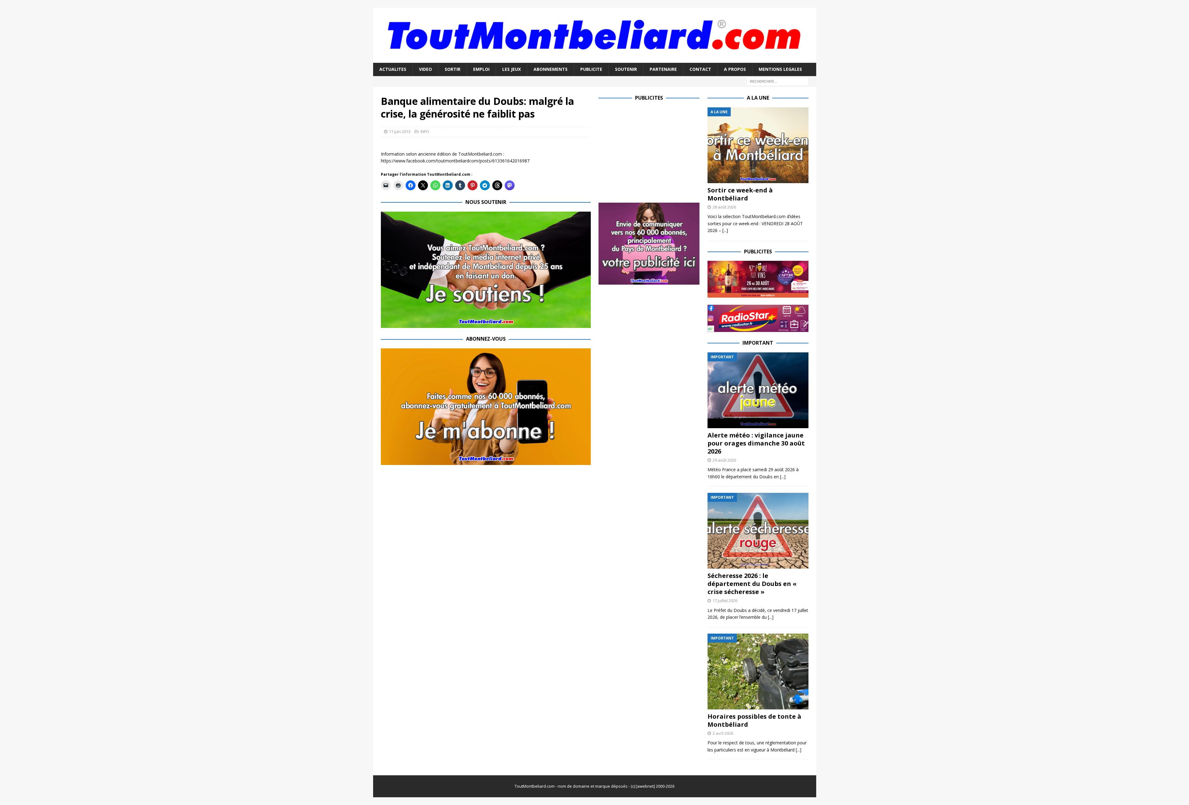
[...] (725, 230)
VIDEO (425, 69)
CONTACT (700, 69)
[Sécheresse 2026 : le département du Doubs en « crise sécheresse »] (758, 531)
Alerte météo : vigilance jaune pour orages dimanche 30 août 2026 (756, 443)
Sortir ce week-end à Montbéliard (740, 194)
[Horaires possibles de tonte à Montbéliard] (758, 671)
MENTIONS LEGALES (780, 69)
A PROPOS (735, 69)
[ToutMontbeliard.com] (594, 59)
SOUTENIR (626, 69)
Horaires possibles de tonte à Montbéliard (754, 720)
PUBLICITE (591, 69)
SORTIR (452, 69)
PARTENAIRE (663, 69)
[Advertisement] (651, 150)
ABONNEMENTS (551, 69)
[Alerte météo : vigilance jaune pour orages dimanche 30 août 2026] (758, 390)
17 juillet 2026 (724, 600)
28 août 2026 (724, 207)
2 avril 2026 (722, 733)
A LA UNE (758, 97)
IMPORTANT (758, 342)
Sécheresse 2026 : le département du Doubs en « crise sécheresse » (752, 583)
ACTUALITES (392, 69)
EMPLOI (481, 69)
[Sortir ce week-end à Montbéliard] (758, 145)
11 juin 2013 (400, 131)
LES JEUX (511, 69)
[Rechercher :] (777, 81)
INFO (424, 131)
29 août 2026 (724, 460)
